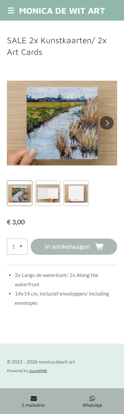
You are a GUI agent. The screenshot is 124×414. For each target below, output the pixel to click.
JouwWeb (38, 370)
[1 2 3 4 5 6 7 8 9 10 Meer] (17, 247)
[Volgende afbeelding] (107, 123)
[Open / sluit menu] (11, 10)
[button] (19, 193)
